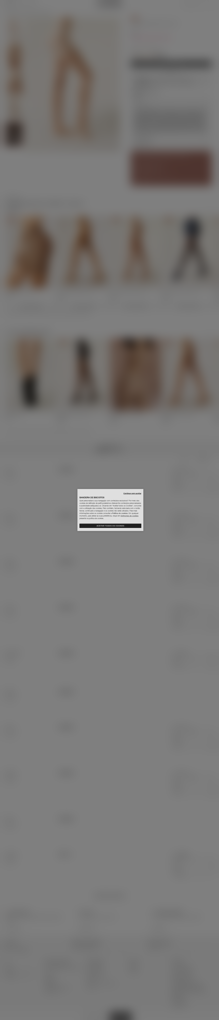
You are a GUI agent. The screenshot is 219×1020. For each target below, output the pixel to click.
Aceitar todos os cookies (110, 526)
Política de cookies (120, 513)
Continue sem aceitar (132, 493)
